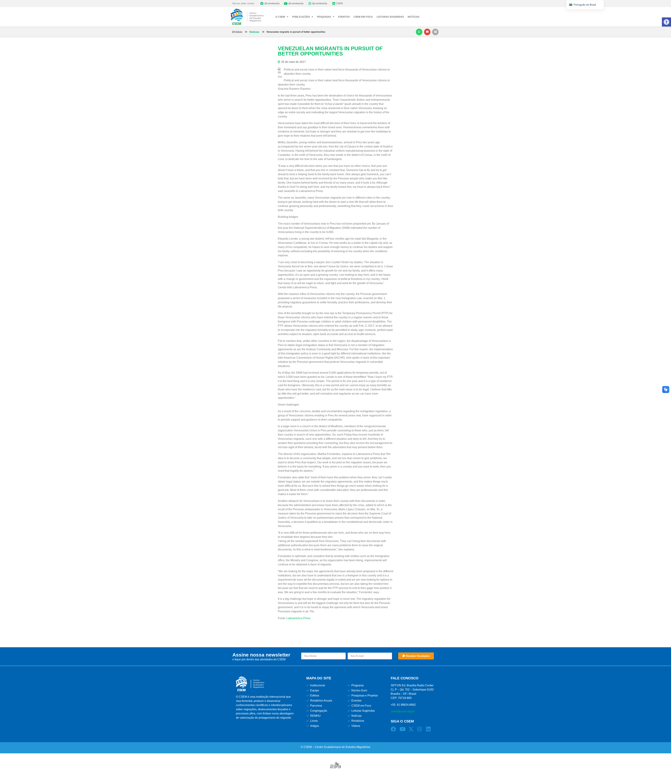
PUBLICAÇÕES (301, 16)
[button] (419, 32)
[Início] (233, 32)
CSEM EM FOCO (363, 16)
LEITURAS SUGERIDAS (390, 16)
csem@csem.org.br (403, 711)
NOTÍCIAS (413, 16)
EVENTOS (344, 16)
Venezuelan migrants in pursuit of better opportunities (295, 32)
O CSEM (280, 16)
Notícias (254, 31)
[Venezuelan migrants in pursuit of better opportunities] (263, 32)
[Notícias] (246, 32)
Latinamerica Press (298, 618)
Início (239, 31)
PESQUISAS (324, 16)
